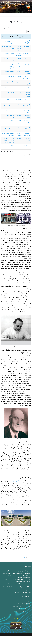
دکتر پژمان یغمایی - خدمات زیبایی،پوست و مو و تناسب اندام (8, 140)
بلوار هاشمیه (18, 121)
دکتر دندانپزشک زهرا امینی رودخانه (26, 123)
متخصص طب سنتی (9, 105)
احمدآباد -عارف (19, 134)
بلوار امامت (18, 87)
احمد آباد (19, 146)
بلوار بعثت (18, 100)
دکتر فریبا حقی (26, 46)
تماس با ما (16, 618)
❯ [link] (24, 155)
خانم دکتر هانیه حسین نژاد (26, 147)
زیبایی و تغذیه (10, 100)
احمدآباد (19, 71)
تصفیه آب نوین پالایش (18, 606)
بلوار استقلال (18, 59)
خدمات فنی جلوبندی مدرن (18, 601)
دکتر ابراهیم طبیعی (27, 65)
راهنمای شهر (23, 558)
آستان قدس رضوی (14, 481)
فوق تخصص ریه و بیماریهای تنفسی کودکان (9, 66)
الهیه (20, 92)
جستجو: (29, 31)
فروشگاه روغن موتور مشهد (19, 611)
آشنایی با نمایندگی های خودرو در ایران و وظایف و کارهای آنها (17, 571)
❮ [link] (29, 155)
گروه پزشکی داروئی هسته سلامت (27, 94)
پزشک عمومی (10, 76)
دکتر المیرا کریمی (27, 101)
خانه (16, 18)
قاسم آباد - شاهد (18, 42)
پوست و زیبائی (10, 110)
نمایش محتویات (10, 28)
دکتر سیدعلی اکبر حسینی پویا (26, 77)
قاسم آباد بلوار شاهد (18, 54)
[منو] (30, 15)
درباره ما (16, 615)
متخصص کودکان (9, 71)
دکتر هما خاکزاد (26, 53)
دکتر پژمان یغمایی (27, 139)
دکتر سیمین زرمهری (27, 111)
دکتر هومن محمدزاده (27, 129)
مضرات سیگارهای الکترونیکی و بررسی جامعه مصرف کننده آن (17, 584)
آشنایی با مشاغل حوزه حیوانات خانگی (22, 592)
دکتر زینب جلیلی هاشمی (27, 42)
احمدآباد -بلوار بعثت (18, 65)
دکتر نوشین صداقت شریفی (26, 134)
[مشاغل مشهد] (26, 14)
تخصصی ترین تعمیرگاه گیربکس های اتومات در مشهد (18, 590)
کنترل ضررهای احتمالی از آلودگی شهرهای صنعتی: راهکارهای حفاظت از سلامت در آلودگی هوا (17, 580)
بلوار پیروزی (18, 76)
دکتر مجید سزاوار (27, 72)
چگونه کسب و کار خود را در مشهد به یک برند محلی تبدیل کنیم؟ (16, 573)
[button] (22, 37)
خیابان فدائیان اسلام (19, 48)
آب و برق (19, 82)
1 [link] (26, 155)
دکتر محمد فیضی (27, 116)
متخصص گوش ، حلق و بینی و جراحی (8, 134)
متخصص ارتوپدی (9, 128)
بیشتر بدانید (11, 121)
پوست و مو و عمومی (9, 53)
